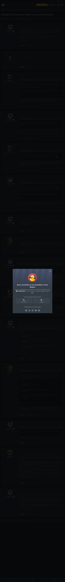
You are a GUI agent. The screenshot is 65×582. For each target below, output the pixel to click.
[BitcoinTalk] (26, 310)
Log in (39, 307)
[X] (29, 310)
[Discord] (39, 310)
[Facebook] (32, 310)
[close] (50, 271)
